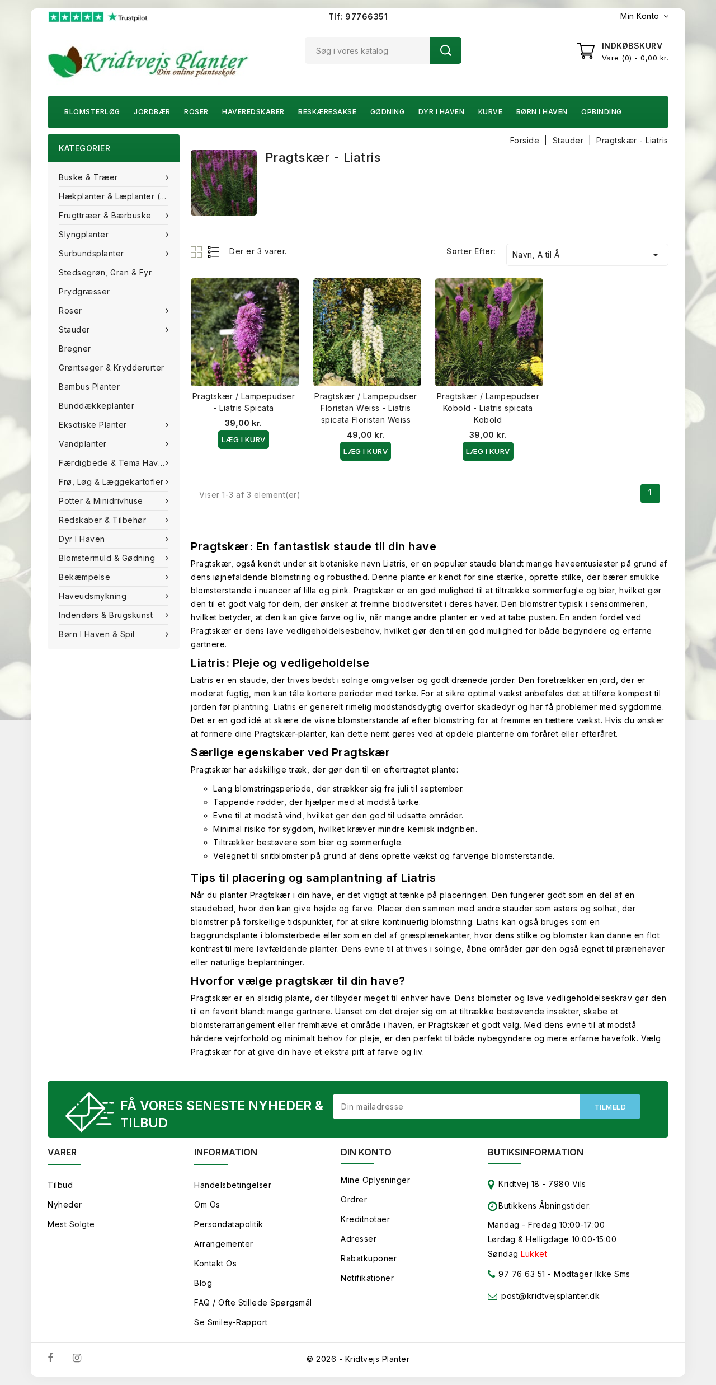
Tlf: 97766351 (358, 16)
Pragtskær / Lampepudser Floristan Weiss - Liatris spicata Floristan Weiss (365, 407)
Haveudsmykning (92, 596)
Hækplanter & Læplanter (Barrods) (119, 196)
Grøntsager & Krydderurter (111, 367)
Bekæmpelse (84, 577)
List (214, 252)
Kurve (490, 111)
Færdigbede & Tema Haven (113, 462)
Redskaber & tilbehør (102, 520)
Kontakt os (215, 1263)
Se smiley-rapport (231, 1322)
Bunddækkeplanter (96, 405)
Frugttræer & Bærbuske (105, 215)
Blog (203, 1283)
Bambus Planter (89, 386)
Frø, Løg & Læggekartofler (111, 481)
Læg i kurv (244, 439)
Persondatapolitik (228, 1224)
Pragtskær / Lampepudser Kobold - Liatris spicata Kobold (488, 407)
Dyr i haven (441, 111)
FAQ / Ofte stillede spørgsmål (253, 1302)
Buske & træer (88, 177)
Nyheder (65, 1204)
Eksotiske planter (93, 424)
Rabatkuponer (369, 1258)
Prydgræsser (84, 291)
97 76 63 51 (520, 1274)
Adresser (358, 1238)
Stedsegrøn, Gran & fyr (105, 272)
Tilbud (60, 1185)
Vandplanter (83, 443)
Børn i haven (542, 111)
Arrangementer (223, 1243)
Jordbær (152, 111)
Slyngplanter (84, 234)
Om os (207, 1204)
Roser (196, 111)
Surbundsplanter (91, 253)
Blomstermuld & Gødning (107, 558)
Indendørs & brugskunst (106, 615)
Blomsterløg (92, 111)
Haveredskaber (253, 111)
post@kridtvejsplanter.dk (550, 1295)
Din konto (366, 1152)
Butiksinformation (535, 1152)
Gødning (387, 111)
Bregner (75, 348)
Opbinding (601, 111)
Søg (445, 50)
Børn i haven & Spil (97, 634)
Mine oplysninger (375, 1180)
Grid (198, 252)
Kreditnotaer (365, 1219)
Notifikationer (367, 1278)
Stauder (74, 329)
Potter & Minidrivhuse (101, 501)
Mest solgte (71, 1224)
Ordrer (354, 1199)
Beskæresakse (327, 111)
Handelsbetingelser (232, 1185)
